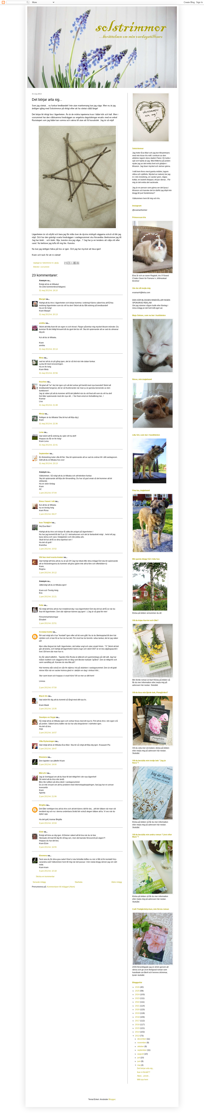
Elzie (41, 832)
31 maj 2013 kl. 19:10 (48, 290)
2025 (137, 991)
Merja (41, 414)
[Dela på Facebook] (74, 263)
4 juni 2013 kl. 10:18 (48, 871)
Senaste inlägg (39, 882)
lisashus (43, 382)
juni (139, 1061)
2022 (137, 1002)
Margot (42, 299)
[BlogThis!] (68, 263)
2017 (137, 1021)
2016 (137, 1024)
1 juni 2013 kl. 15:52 (48, 549)
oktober (140, 1046)
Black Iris (43, 696)
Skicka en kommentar (45, 876)
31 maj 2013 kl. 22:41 (48, 445)
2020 (137, 1009)
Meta (41, 358)
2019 (137, 1013)
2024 (137, 994)
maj (139, 1065)
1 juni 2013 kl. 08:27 (48, 514)
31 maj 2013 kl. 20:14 (48, 349)
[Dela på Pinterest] (77, 263)
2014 (137, 1032)
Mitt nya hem (142, 1079)
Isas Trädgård (45, 522)
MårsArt (43, 773)
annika (42, 323)
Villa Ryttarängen (47, 741)
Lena (41, 432)
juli (138, 1058)
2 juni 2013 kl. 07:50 (48, 687)
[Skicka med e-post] (65, 263)
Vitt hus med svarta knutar (51, 557)
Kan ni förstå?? (143, 1072)
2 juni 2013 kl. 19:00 (48, 764)
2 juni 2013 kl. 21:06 (48, 796)
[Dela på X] (71, 263)
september (142, 1050)
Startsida (78, 882)
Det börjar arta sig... (145, 1068)
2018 (137, 1017)
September (44, 453)
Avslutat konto (45, 632)
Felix (41, 605)
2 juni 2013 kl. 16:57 (48, 733)
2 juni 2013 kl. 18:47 (48, 749)
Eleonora (43, 757)
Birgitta (42, 805)
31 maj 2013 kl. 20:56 (48, 373)
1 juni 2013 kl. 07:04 (48, 493)
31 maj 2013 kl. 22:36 (48, 424)
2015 (137, 1028)
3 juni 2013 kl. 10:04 (48, 823)
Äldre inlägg (116, 882)
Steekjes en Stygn (47, 717)
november (142, 1043)
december (142, 1039)
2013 (137, 1036)
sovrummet (44, 267)
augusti (140, 1054)
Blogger (112, 1099)
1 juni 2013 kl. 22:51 (48, 623)
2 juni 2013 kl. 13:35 (48, 709)
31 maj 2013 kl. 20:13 (48, 314)
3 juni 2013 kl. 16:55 (48, 847)
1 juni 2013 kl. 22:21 (48, 596)
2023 (137, 998)
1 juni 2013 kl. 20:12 (48, 573)
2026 (137, 987)
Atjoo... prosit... (143, 1076)
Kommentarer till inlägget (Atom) (61, 887)
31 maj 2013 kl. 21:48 (48, 405)
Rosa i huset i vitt (47, 501)
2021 (137, 1006)
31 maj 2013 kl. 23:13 (48, 463)
